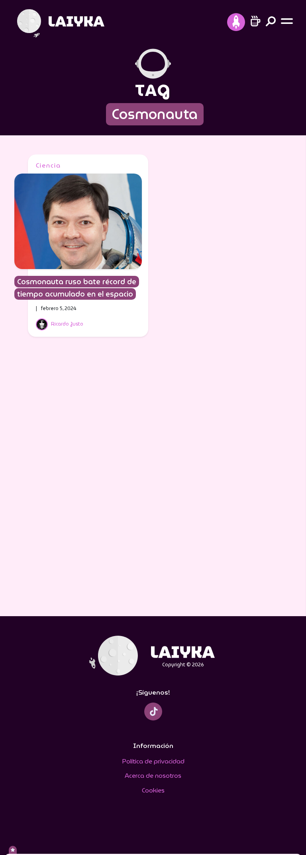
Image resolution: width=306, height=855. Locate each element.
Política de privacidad (153, 761)
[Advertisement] (153, 481)
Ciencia (48, 165)
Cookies (153, 790)
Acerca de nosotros (153, 776)
